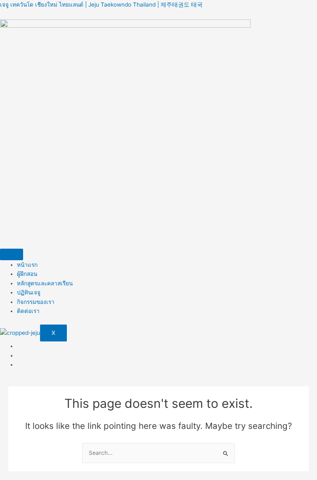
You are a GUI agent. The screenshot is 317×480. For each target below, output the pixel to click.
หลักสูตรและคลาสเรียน (45, 283)
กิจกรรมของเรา (35, 302)
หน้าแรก (27, 264)
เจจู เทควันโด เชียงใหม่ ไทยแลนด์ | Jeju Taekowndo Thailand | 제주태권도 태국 (101, 4)
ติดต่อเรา (28, 311)
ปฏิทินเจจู (28, 292)
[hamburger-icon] (11, 254)
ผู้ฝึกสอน (27, 274)
